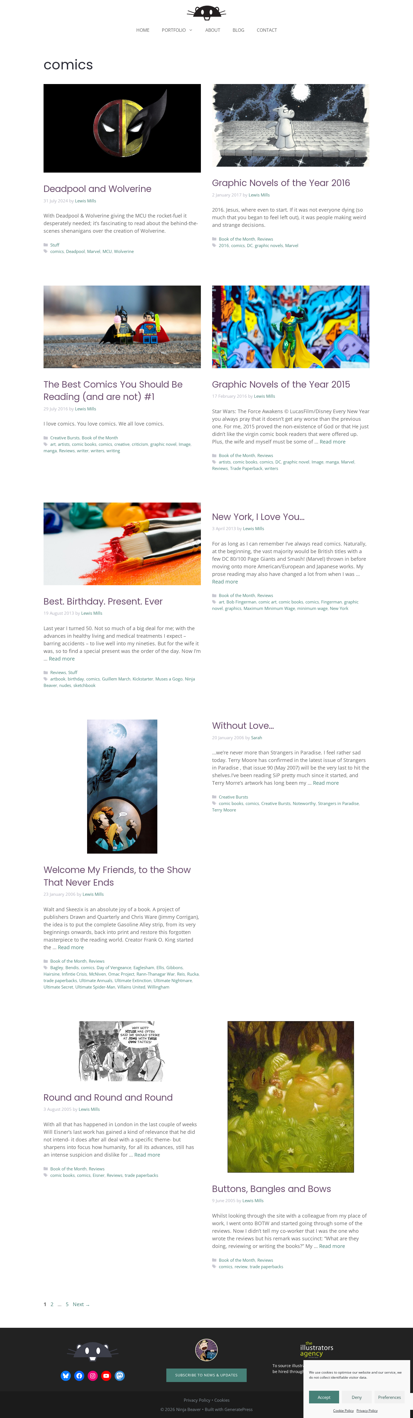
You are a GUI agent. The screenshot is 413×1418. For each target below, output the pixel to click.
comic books (84, 444)
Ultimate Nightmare (173, 980)
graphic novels (269, 245)
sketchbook (84, 685)
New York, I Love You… (258, 516)
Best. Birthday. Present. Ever (103, 601)
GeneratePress (238, 1409)
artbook (57, 679)
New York (339, 608)
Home (142, 30)
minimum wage (312, 608)
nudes (65, 685)
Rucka (193, 974)
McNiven (97, 974)
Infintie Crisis (74, 974)
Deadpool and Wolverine (97, 188)
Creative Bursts (65, 437)
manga (50, 450)
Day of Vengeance (114, 967)
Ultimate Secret (58, 987)
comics (57, 251)
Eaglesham (143, 967)
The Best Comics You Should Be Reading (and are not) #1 (113, 390)
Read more (333, 441)
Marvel (93, 251)
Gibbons (174, 967)
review (241, 1266)
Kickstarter (143, 679)
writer (82, 450)
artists (64, 444)
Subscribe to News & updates (206, 1375)
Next (81, 1304)
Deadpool (75, 251)
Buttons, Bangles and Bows (271, 1188)
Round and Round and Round (108, 1097)
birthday (76, 679)
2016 (224, 245)
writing (113, 450)
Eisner (99, 1175)
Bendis (72, 967)
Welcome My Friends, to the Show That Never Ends (117, 876)
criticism (140, 444)
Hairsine (52, 974)
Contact (267, 30)
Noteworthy (304, 803)
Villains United (131, 987)
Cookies (222, 1400)
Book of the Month (237, 239)
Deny (357, 1397)
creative (122, 444)
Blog (238, 30)
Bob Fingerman (241, 602)
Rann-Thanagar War (156, 974)
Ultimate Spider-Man (95, 987)
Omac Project (121, 974)
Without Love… (243, 725)
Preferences (389, 1397)
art (53, 444)
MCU (107, 251)
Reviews (265, 239)
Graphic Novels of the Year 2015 (281, 384)
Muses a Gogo (169, 679)
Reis (181, 974)
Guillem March (116, 679)
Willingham (158, 987)
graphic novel (163, 444)
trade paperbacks (60, 980)
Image (184, 444)
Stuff (54, 245)
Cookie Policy (343, 1410)
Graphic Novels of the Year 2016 (281, 183)
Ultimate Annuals (95, 980)
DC (250, 245)
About (212, 30)
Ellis (160, 967)
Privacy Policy (367, 1410)
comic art (267, 602)
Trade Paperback (246, 468)
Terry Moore (224, 810)
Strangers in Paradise (338, 803)
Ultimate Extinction (133, 980)
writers (97, 450)
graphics (233, 608)
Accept (324, 1397)
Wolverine (124, 251)
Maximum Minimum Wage (269, 608)
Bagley (56, 967)
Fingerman (331, 602)
